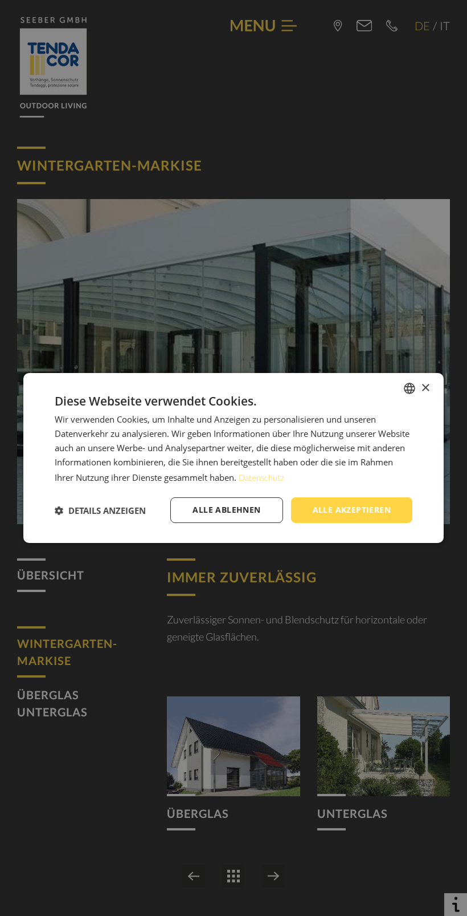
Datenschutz (261, 477)
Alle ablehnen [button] (226, 509)
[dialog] (233, 458)
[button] (100, 510)
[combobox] (409, 388)
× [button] (425, 387)
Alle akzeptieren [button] (352, 509)
